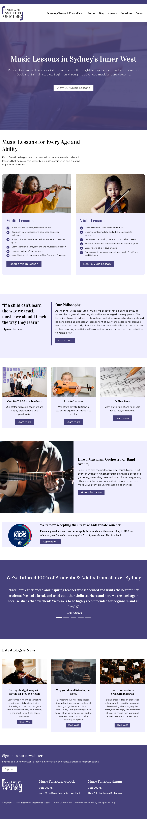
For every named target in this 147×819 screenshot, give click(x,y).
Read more (24, 722)
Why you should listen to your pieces (73, 692)
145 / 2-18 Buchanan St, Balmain (105, 793)
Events (91, 13)
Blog (101, 13)
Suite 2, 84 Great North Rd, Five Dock (59, 793)
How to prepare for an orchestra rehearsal (122, 692)
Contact (140, 13)
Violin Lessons (19, 220)
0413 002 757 (46, 787)
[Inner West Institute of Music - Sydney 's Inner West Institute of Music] (16, 13)
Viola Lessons (92, 220)
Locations (126, 13)
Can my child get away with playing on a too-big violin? (24, 692)
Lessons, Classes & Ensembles (64, 13)
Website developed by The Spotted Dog (95, 802)
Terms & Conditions (62, 802)
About (111, 13)
